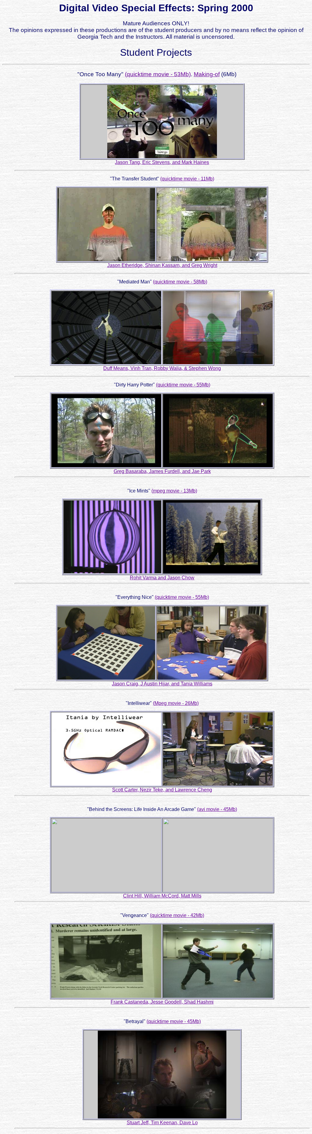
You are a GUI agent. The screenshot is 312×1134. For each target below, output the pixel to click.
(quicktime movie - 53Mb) (158, 74)
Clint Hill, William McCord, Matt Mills (162, 895)
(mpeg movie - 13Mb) (174, 490)
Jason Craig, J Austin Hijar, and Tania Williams (162, 683)
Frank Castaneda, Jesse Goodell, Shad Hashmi (162, 1001)
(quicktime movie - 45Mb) (174, 1021)
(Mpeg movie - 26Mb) (176, 703)
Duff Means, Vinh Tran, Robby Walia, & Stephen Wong (162, 368)
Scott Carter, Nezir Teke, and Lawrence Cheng (162, 789)
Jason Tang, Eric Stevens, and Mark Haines (162, 162)
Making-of (207, 74)
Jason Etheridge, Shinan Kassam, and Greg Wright (162, 265)
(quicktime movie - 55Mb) (183, 384)
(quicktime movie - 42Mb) (177, 915)
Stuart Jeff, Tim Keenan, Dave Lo (162, 1122)
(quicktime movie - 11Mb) (187, 178)
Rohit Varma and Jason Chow (162, 577)
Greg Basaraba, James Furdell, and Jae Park (162, 471)
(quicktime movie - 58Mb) (180, 281)
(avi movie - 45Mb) (217, 809)
